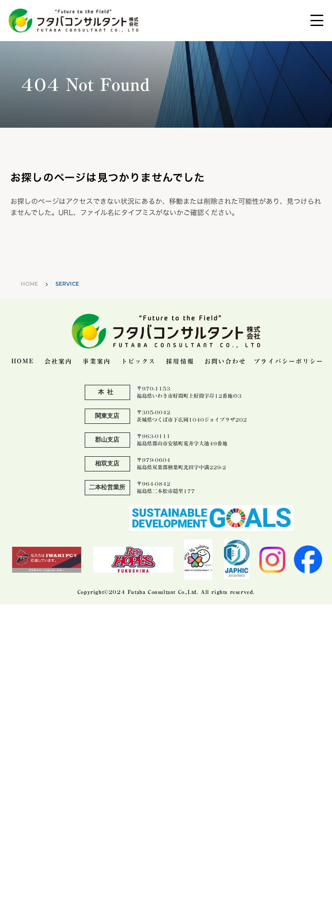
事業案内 (96, 362)
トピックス (138, 362)
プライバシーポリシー (288, 362)
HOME (29, 284)
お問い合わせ (225, 362)
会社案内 (58, 362)
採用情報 (180, 362)
